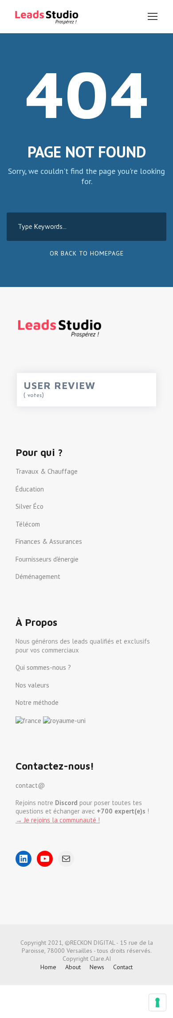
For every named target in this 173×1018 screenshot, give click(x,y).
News (97, 967)
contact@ (30, 785)
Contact (123, 967)
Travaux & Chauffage (47, 471)
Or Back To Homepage (87, 253)
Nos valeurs (32, 685)
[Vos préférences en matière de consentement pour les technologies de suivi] (157, 1002)
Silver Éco (29, 506)
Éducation (30, 489)
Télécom (28, 524)
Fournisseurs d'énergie (47, 559)
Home (48, 967)
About (73, 967)
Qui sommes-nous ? (43, 667)
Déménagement (38, 576)
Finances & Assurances (49, 541)
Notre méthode (37, 702)
